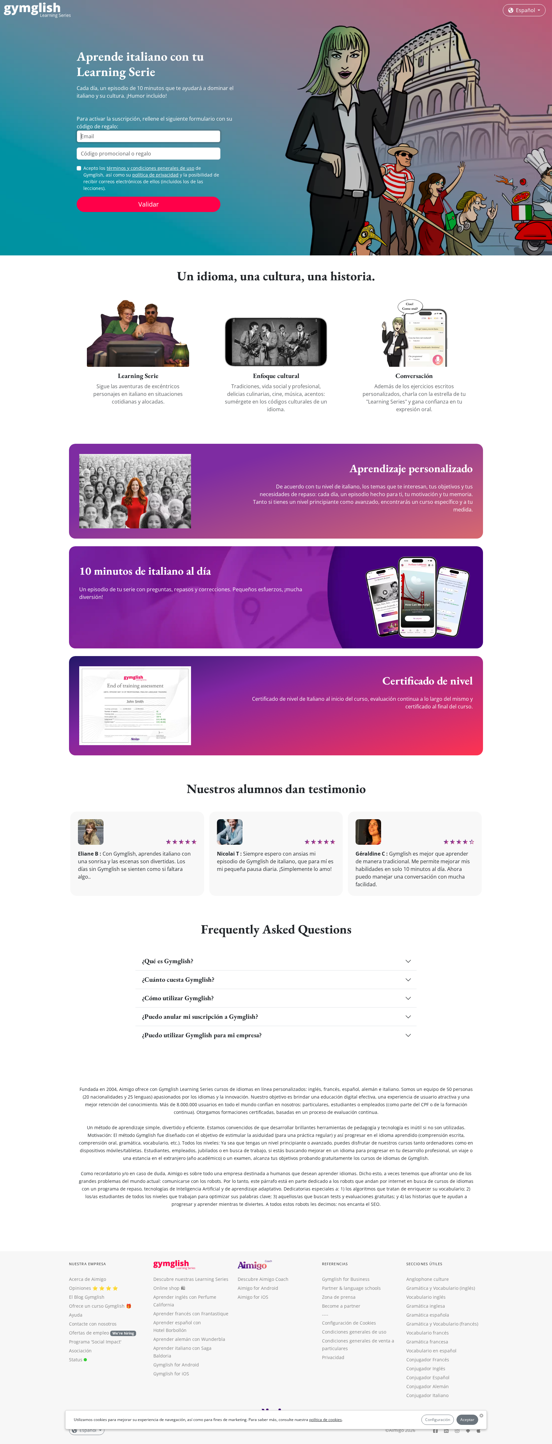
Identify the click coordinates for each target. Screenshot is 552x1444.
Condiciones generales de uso (354, 1332)
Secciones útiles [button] (424, 1263)
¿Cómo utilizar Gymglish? (178, 998)
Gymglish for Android (176, 1365)
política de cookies (325, 1419)
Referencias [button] (335, 1263)
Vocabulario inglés (426, 1297)
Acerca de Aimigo (87, 1279)
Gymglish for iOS (171, 1374)
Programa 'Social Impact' (95, 1342)
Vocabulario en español (431, 1351)
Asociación (80, 1351)
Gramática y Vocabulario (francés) (442, 1324)
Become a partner (341, 1306)
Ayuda (75, 1315)
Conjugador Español (427, 1377)
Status (76, 1360)
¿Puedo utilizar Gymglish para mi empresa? (202, 1035)
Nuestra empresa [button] (87, 1263)
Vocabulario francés (427, 1333)
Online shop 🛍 (169, 1288)
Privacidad (333, 1357)
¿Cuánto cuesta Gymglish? (178, 979)
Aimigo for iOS (253, 1297)
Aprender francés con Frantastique (190, 1314)
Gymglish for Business (346, 1279)
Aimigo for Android (258, 1288)
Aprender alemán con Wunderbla (189, 1339)
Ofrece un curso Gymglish (97, 1306)
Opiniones (80, 1288)
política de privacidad (155, 175)
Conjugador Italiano (427, 1395)
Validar (148, 204)
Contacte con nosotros (93, 1324)
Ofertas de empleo (101, 1333)
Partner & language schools (351, 1288)
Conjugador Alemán (427, 1386)
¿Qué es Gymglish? (167, 960)
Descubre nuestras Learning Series (190, 1279)
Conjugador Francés (427, 1360)
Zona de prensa (339, 1297)
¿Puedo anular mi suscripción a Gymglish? (200, 1016)
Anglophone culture (427, 1279)
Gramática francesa (427, 1342)
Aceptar (467, 1419)
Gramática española (427, 1315)
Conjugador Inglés (425, 1368)
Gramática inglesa (425, 1306)
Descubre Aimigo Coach (263, 1279)
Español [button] (525, 10)
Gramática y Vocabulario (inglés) (440, 1288)
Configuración (437, 1419)
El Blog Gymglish (86, 1297)
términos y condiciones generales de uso (150, 168)
